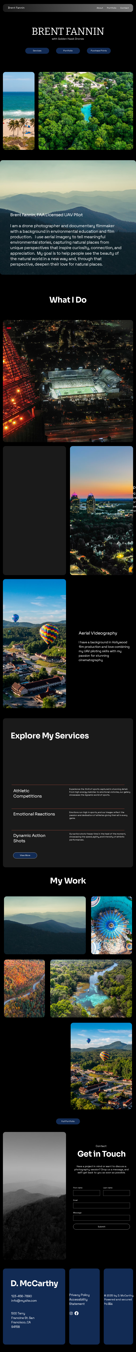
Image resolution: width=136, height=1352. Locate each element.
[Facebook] (76, 1313)
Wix (110, 1303)
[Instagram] (71, 1313)
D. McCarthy (34, 1283)
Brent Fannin (16, 7)
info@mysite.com (24, 1301)
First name (77, 1188)
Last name (107, 1188)
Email (75, 1200)
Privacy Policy (79, 1295)
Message (77, 1212)
